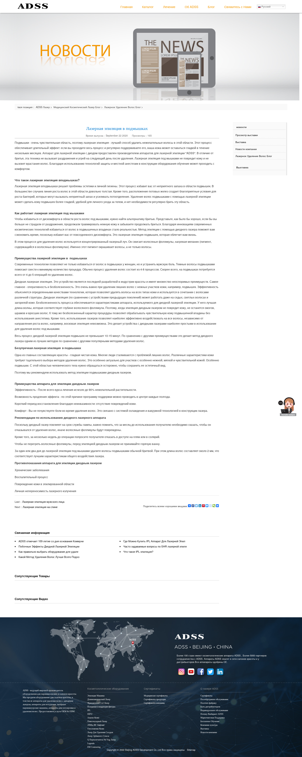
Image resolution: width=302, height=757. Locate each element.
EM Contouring (93, 747)
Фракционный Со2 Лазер (98, 703)
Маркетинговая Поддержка (212, 717)
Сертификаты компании (154, 703)
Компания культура (208, 725)
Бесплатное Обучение (209, 721)
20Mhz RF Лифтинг (96, 725)
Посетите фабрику (208, 703)
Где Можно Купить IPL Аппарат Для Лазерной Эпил (154, 541)
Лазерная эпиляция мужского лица (43, 501)
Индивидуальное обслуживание (214, 710)
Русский (266, 6)
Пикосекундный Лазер (97, 721)
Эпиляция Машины (96, 695)
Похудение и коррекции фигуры (101, 706)
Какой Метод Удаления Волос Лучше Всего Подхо (49, 557)
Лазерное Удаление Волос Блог (122, 107)
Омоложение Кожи (95, 728)
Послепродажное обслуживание (214, 699)
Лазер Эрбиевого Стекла (98, 736)
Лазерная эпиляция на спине (40, 507)
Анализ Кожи (93, 717)
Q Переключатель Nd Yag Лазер (101, 739)
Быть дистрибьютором (210, 706)
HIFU (89, 714)
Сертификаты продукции (155, 699)
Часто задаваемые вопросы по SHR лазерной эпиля (155, 546)
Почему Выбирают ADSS (211, 714)
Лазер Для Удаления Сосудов (100, 732)
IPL (89, 710)
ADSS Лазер (43, 107)
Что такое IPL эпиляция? (138, 551)
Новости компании (246, 149)
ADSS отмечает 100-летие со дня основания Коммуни (51, 541)
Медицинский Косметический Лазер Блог (76, 107)
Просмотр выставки (246, 135)
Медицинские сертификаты (156, 695)
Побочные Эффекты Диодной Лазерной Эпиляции (49, 546)
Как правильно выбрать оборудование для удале (48, 551)
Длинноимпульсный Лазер (98, 699)
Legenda (90, 743)
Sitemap (191, 749)
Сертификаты (206, 695)
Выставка (240, 142)
